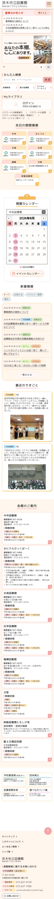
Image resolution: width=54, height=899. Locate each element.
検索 (48, 79)
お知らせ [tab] (18, 294)
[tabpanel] (27, 341)
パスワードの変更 (38, 112)
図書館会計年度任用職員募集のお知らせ (24, 338)
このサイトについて (11, 841)
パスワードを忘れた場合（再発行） (18, 115)
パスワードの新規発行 (12, 112)
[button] (4, 67)
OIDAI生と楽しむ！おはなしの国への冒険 (25, 365)
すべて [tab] (7, 294)
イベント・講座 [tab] (34, 294)
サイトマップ (8, 836)
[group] (27, 49)
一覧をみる (26, 374)
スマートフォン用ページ (13, 118)
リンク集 (6, 851)
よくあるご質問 (9, 846)
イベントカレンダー (28, 273)
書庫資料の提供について (17, 21)
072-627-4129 (24, 882)
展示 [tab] (6, 299)
